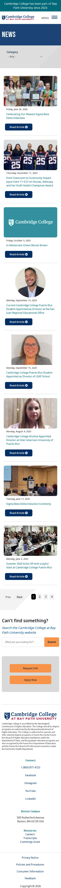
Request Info (30, 668)
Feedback (30, 878)
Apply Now (30, 680)
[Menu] (54, 17)
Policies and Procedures (30, 864)
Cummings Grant (30, 842)
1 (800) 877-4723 (30, 767)
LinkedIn (30, 798)
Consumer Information (30, 871)
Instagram (30, 783)
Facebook (30, 775)
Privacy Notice (30, 857)
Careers (30, 834)
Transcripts (30, 838)
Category (12, 52)
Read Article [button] (17, 127)
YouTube (30, 791)
